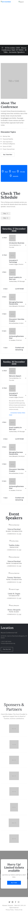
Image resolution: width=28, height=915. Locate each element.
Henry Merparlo (14, 610)
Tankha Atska (14, 545)
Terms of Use (18, 910)
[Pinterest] (12, 902)
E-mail (19, 534)
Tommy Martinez (14, 577)
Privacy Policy (10, 910)
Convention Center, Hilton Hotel (17, 414)
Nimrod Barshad (14, 529)
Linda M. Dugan (14, 594)
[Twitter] (9, 902)
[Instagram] (18, 902)
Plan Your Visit (7, 649)
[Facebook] (15, 902)
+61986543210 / (12, 534)
